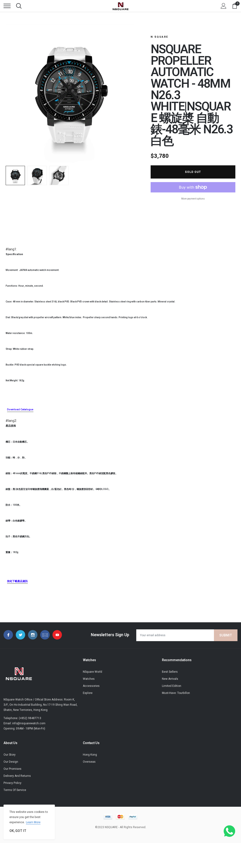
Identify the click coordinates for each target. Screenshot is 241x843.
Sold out (193, 172)
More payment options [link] (193, 198)
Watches (89, 679)
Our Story (10, 755)
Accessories (91, 686)
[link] (8, 634)
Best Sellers (170, 672)
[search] (19, 6)
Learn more (33, 822)
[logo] (120, 6)
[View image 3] (58, 175)
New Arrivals (170, 679)
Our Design (11, 762)
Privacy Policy (12, 783)
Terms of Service (15, 790)
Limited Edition (171, 686)
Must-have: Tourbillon (176, 693)
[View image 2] (37, 175)
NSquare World (92, 672)
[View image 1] (15, 175)
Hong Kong (90, 755)
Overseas (89, 762)
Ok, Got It (17, 830)
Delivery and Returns (17, 776)
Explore (87, 693)
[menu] (7, 5)
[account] (223, 6)
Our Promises (12, 769)
